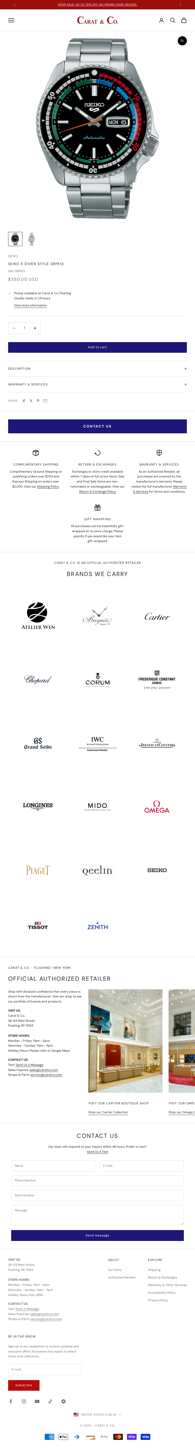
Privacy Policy (158, 1300)
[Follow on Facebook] (10, 1401)
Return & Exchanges (162, 1277)
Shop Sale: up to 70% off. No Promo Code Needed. (97, 4)
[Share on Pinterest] (38, 401)
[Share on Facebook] (24, 401)
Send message (97, 1235)
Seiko (13, 256)
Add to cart (97, 347)
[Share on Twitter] (31, 401)
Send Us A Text (97, 1152)
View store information (30, 305)
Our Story (115, 1270)
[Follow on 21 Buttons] (63, 1401)
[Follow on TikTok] (50, 1401)
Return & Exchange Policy (97, 492)
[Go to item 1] (15, 239)
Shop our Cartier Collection (108, 1112)
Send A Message (27, 1309)
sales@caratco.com (43, 1070)
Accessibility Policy (162, 1293)
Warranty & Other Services (167, 1285)
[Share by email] (45, 401)
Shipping (154, 1270)
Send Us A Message (29, 1065)
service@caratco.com (46, 1075)
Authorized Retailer (122, 1277)
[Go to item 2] (31, 239)
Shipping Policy (48, 487)
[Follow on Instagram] (23, 1401)
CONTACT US (97, 426)
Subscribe (23, 1385)
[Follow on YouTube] (37, 1401)
